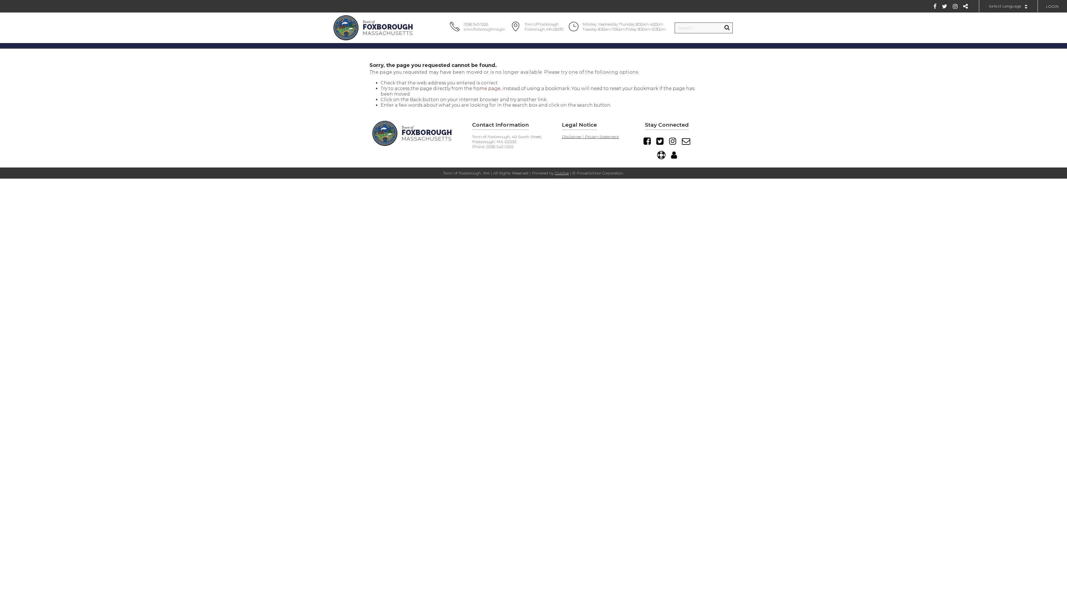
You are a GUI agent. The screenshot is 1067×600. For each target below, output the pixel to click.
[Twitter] (944, 6)
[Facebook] (935, 6)
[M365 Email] (686, 141)
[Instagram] (955, 6)
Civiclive (562, 173)
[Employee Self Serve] (674, 155)
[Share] (965, 6)
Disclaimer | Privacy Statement (590, 136)
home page (486, 88)
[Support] (661, 155)
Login (1052, 6)
